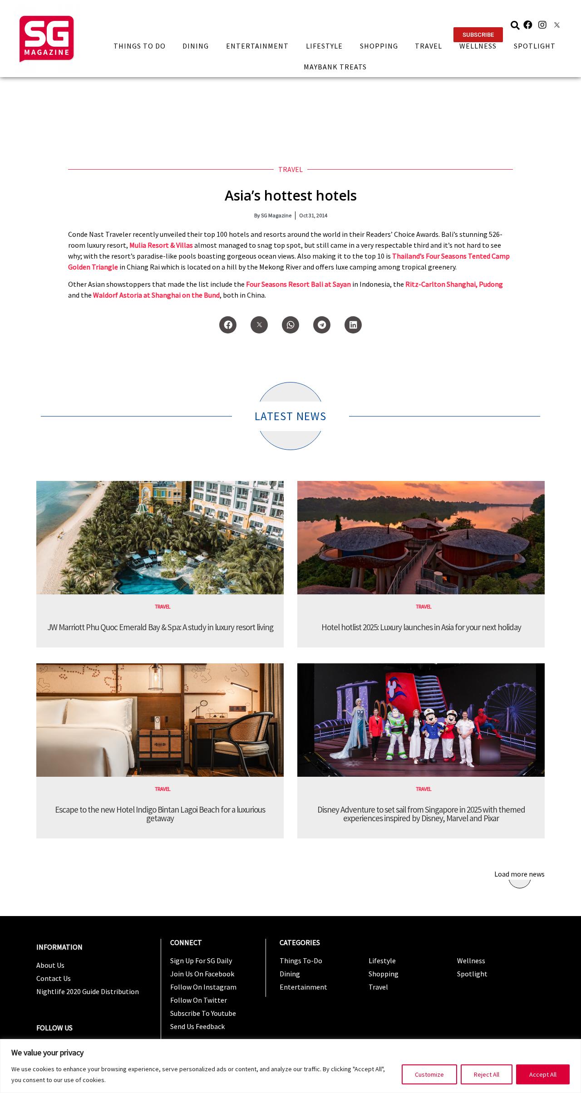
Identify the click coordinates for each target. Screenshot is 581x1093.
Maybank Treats (335, 66)
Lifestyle (324, 45)
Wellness (478, 45)
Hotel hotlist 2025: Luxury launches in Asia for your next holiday (421, 627)
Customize (429, 1074)
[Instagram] (542, 25)
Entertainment (257, 45)
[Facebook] (528, 25)
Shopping (379, 45)
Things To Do (139, 45)
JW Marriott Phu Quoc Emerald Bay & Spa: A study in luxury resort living (160, 627)
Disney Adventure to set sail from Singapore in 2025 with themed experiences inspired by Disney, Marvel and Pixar (421, 813)
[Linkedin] (353, 324)
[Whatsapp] (290, 324)
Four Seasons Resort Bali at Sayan (298, 284)
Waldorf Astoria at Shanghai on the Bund (156, 294)
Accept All (542, 1074)
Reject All (486, 1074)
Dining (195, 45)
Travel (428, 45)
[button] (478, 34)
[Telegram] (321, 324)
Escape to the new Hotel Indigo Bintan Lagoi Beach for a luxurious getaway (160, 813)
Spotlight (535, 45)
